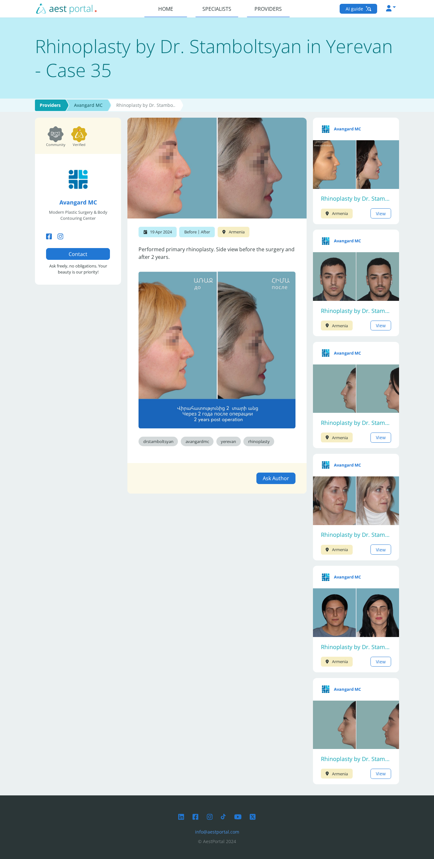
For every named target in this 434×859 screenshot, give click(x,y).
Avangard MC (88, 105)
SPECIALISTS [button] (216, 8)
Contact (78, 254)
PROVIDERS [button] (268, 8)
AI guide (355, 9)
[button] (49, 236)
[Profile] (391, 8)
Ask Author (276, 478)
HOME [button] (165, 8)
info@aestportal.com (217, 832)
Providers (50, 105)
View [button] (381, 214)
